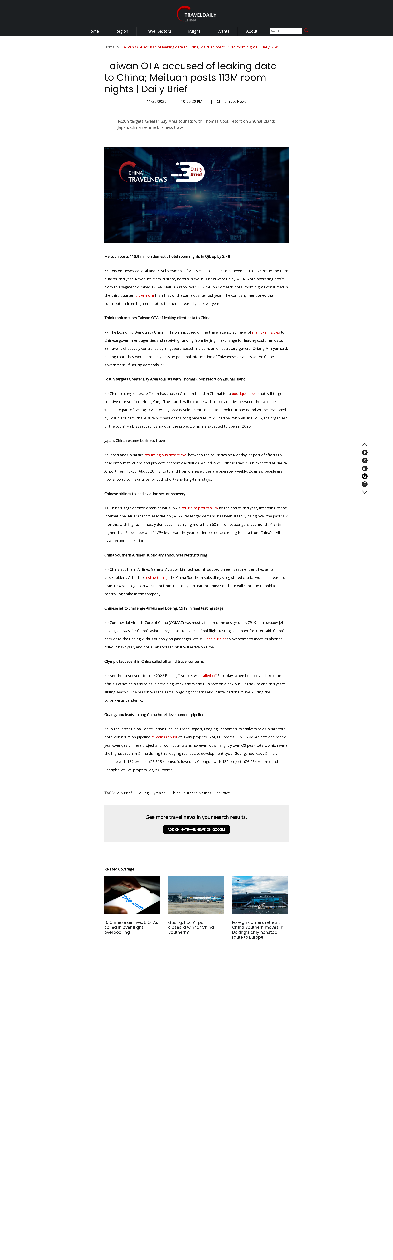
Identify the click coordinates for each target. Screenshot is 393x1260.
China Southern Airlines (191, 792)
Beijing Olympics (151, 792)
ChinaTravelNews (231, 101)
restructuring (156, 577)
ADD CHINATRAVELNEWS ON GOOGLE (197, 829)
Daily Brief (123, 792)
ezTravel (223, 792)
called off (209, 675)
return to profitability (199, 507)
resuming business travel (165, 454)
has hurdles (216, 638)
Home (93, 31)
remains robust (164, 736)
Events (223, 31)
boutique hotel (244, 393)
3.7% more (144, 295)
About (251, 31)
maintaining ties (266, 332)
